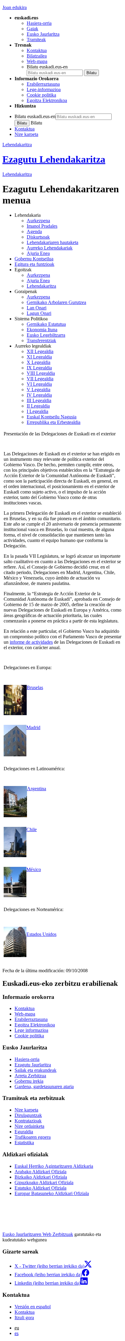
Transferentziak (41, 340)
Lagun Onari (39, 313)
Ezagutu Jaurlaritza (33, 1064)
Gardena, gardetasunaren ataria (44, 1086)
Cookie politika (41, 94)
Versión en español (33, 1306)
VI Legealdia (39, 384)
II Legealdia (38, 405)
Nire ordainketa (29, 1126)
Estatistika (24, 1142)
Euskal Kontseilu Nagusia (51, 416)
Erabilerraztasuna (43, 84)
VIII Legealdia (41, 373)
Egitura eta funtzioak (34, 264)
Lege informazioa (31, 1030)
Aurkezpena (38, 220)
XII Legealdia (40, 351)
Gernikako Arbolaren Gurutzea (56, 302)
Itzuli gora (24, 1317)
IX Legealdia (39, 367)
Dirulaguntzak (28, 1115)
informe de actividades (31, 642)
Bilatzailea (37, 55)
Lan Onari (36, 307)
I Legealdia (37, 411)
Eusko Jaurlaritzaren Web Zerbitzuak (37, 1234)
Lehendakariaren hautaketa (52, 242)
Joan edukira (14, 7)
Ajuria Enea (38, 253)
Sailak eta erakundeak (35, 1070)
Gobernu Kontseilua (34, 258)
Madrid (33, 727)
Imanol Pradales (42, 226)
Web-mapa (37, 61)
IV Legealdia (39, 395)
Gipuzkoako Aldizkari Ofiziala (44, 1182)
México (33, 869)
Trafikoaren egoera (33, 1137)
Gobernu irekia (29, 1081)
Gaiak (32, 28)
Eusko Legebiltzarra (46, 335)
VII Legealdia (40, 378)
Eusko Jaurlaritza (43, 34)
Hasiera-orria (39, 23)
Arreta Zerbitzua (30, 1075)
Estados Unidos (41, 934)
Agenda (34, 231)
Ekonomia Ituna (42, 329)
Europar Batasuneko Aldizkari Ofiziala (52, 1193)
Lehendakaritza (17, 144)
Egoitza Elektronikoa (47, 100)
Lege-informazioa (44, 89)
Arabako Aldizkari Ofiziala (40, 1171)
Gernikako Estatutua (46, 324)
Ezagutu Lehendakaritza (53, 159)
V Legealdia (38, 389)
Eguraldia (24, 1131)
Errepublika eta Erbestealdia (53, 422)
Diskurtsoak (38, 236)
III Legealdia (39, 400)
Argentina (36, 788)
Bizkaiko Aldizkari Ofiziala (41, 1177)
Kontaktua (37, 50)
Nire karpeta (26, 134)
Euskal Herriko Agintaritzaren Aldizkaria (54, 1166)
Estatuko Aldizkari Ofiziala (40, 1188)
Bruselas (35, 687)
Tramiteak (36, 39)
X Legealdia (38, 362)
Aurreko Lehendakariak (50, 247)
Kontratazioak (28, 1120)
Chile (31, 829)
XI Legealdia (39, 356)
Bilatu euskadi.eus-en (47, 66)
